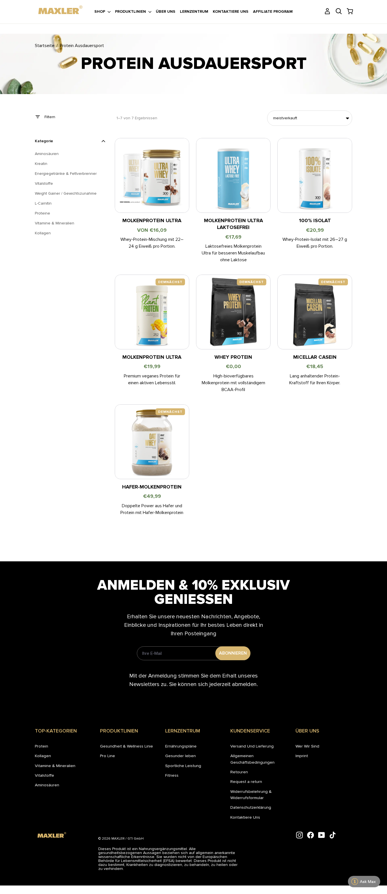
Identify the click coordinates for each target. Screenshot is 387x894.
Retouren (239, 771)
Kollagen (43, 755)
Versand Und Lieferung (252, 746)
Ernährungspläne (181, 746)
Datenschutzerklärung (250, 807)
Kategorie (44, 141)
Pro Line (107, 755)
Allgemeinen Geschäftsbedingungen (252, 759)
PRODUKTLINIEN (131, 11)
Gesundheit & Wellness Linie (126, 746)
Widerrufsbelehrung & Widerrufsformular (251, 794)
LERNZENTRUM (194, 11)
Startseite (44, 45)
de (39, 5)
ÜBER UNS (165, 11)
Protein (41, 746)
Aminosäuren (47, 784)
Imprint (301, 755)
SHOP (100, 11)
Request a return (246, 781)
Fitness (171, 775)
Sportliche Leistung (183, 765)
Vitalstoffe (44, 775)
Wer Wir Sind (307, 746)
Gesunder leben (180, 755)
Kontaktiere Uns (245, 817)
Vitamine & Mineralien (55, 765)
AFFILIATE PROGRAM (273, 11)
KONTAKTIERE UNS (230, 11)
